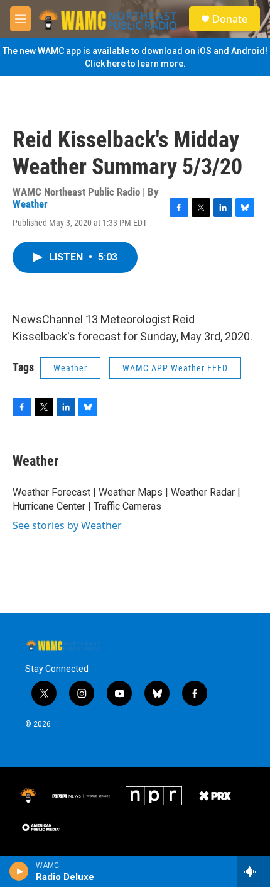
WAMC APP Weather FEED (175, 368)
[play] (19, 871)
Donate (229, 19)
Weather (30, 204)
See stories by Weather (67, 525)
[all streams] (253, 871)
